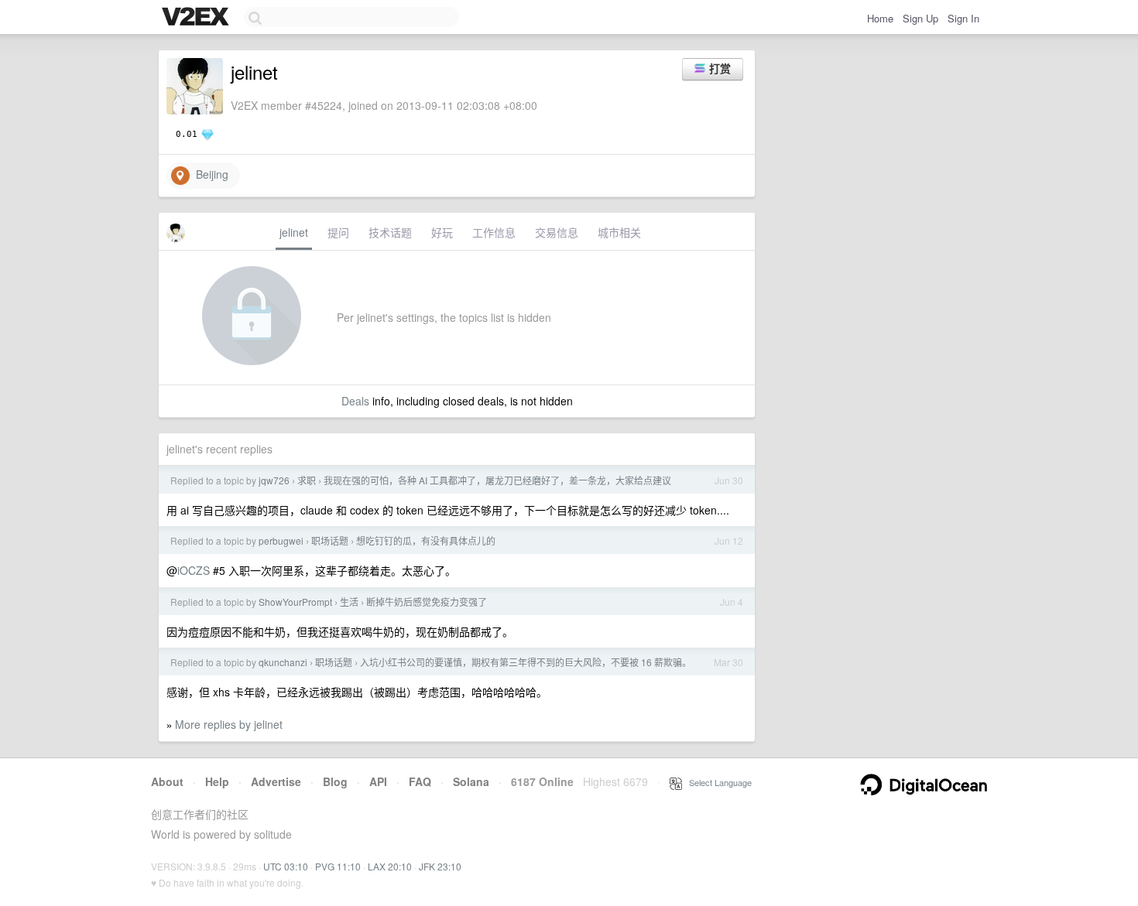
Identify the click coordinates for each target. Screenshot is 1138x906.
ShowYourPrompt (295, 601)
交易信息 (556, 232)
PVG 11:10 (338, 866)
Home (880, 18)
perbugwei (281, 540)
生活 (349, 601)
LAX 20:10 (390, 866)
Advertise (276, 781)
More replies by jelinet (229, 724)
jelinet (293, 232)
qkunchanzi (283, 661)
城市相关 (619, 232)
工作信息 (494, 232)
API (378, 781)
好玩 (442, 232)
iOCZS (193, 570)
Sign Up (920, 18)
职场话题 (329, 540)
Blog (335, 781)
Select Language (717, 782)
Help (217, 781)
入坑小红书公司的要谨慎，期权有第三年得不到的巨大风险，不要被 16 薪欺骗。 (525, 661)
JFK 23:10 (440, 866)
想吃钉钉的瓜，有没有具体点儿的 (425, 540)
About (167, 781)
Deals (355, 401)
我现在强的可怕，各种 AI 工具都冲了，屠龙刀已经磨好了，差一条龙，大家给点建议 (497, 480)
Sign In (963, 18)
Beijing (209, 174)
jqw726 (274, 480)
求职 (306, 480)
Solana (471, 781)
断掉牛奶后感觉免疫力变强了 (426, 601)
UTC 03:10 (285, 866)
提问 (338, 232)
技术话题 (390, 232)
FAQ (420, 781)
